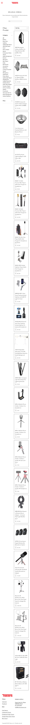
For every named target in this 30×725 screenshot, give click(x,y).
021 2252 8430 (18, 705)
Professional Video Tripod (7, 53)
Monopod (5, 59)
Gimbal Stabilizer (7, 96)
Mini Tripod (5, 61)
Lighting (5, 43)
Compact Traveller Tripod (7, 70)
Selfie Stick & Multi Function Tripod (7, 85)
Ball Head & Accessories (5, 65)
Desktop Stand (6, 82)
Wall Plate (5, 68)
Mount (4, 51)
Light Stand (5, 74)
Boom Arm (5, 41)
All (3, 38)
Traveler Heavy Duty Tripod (8, 716)
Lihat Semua (5, 710)
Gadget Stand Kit (7, 81)
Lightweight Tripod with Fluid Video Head (7, 46)
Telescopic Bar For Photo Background (7, 93)
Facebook (4, 703)
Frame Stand (6, 76)
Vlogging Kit (6, 79)
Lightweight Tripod (7, 77)
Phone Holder (6, 49)
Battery (4, 39)
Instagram (4, 701)
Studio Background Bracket (7, 57)
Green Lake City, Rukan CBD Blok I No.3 (20, 703)
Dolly (4, 63)
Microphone (5, 72)
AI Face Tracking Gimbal (6, 88)
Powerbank (5, 91)
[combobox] (22, 28)
